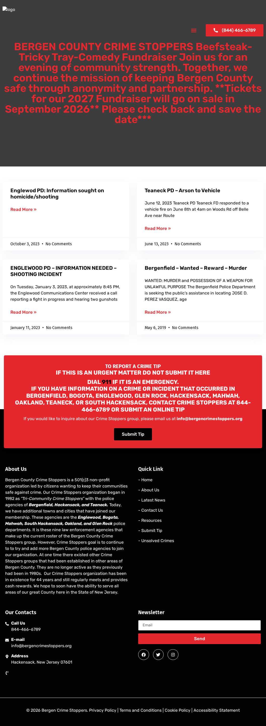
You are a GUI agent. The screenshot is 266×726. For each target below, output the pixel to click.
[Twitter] (158, 654)
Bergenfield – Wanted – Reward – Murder (196, 268)
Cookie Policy (177, 710)
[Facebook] (143, 654)
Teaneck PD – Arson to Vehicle (182, 190)
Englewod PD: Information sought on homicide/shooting (57, 193)
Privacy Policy (102, 710)
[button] (193, 30)
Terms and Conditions (140, 710)
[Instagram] (173, 654)
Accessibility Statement (217, 710)
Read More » (23, 209)
